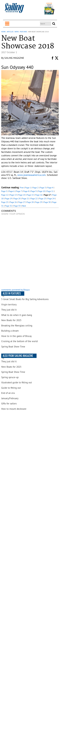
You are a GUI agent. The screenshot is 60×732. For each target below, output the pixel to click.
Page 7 (19, 191)
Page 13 (13, 195)
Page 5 (4, 191)
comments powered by (15, 289)
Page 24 (51, 198)
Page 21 (25, 198)
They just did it (9, 309)
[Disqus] (30, 252)
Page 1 (28, 187)
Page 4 (50, 187)
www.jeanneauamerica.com (31, 175)
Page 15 (30, 195)
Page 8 (26, 191)
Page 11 (50, 191)
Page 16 (38, 195)
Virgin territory (9, 304)
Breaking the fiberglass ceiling (16, 325)
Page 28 (30, 202)
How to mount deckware (13, 408)
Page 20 (17, 198)
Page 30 (47, 202)
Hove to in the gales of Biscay (16, 336)
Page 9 (34, 191)
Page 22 (34, 198)
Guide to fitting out (11, 387)
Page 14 (21, 195)
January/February (9, 398)
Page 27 (21, 202)
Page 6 (12, 191)
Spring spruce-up (10, 377)
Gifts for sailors (9, 403)
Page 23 (42, 198)
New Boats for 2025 (11, 320)
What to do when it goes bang (16, 315)
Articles (10, 32)
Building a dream (10, 330)
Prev (22, 187)
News (17, 32)
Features (23, 32)
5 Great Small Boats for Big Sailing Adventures (25, 299)
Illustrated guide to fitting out (16, 382)
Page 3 (43, 187)
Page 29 (38, 202)
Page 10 (41, 191)
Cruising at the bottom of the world (19, 341)
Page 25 (4, 202)
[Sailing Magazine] (14, 9)
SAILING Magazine (14, 57)
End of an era (8, 393)
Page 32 (8, 206)
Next (24, 206)
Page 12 (4, 195)
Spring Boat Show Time (13, 346)
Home (3, 32)
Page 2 (35, 187)
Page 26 (13, 202)
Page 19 (8, 198)
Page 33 (17, 206)
